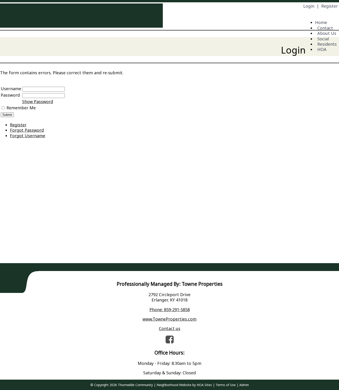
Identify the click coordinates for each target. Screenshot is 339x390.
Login (308, 6)
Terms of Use (226, 385)
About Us (326, 33)
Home (321, 22)
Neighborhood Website (174, 385)
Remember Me (21, 107)
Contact (325, 28)
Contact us (169, 328)
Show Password (37, 101)
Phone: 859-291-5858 (169, 309)
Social (323, 39)
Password (10, 95)
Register (329, 6)
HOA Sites (204, 385)
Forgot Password (27, 130)
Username (11, 88)
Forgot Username (27, 135)
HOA (322, 49)
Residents (327, 44)
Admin (244, 385)
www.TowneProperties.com (169, 319)
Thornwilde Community (135, 385)
